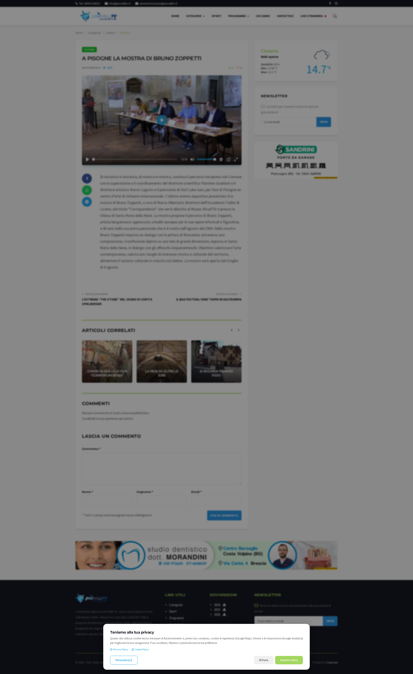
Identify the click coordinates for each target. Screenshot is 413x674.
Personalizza (124, 660)
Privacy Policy (120, 649)
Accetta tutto (289, 660)
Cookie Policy (142, 649)
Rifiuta (263, 660)
